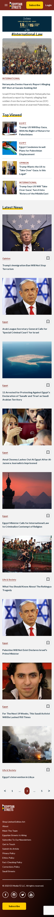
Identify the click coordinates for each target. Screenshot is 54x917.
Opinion (24, 162)
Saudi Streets (8, 871)
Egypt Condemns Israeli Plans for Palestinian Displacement (32, 151)
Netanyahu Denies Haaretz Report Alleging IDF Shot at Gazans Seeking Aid (26, 86)
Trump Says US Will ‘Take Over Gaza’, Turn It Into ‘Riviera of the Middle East (33, 190)
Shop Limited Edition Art (13, 822)
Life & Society (9, 579)
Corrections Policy (11, 867)
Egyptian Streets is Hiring (14, 835)
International (11, 78)
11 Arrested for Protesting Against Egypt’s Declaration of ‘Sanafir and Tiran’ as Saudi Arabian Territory (26, 396)
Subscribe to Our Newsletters (16, 840)
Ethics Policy (8, 858)
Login (48, 5)
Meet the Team (10, 831)
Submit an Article (10, 849)
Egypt (22, 123)
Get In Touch (8, 844)
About (5, 826)
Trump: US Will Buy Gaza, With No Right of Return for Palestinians (34, 131)
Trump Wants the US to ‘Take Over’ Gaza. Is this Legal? (32, 170)
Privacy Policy (8, 853)
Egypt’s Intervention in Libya (18, 777)
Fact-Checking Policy (12, 862)
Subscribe (34, 5)
